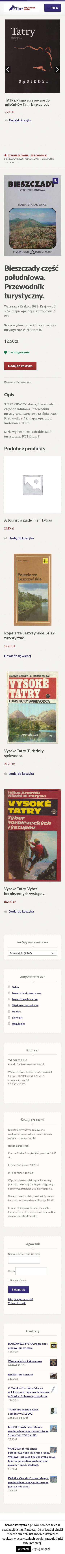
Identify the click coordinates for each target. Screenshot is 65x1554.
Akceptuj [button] (23, 1549)
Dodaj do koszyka (20, 120)
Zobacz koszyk (17, 1303)
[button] (55, 181)
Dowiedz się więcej (17, 656)
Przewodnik (39, 155)
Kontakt (17, 1017)
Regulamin (18, 1023)
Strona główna (18, 155)
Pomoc (16, 1011)
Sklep (15, 986)
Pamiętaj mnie (18, 1280)
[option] (32, 71)
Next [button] (57, 69)
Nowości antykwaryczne (26, 993)
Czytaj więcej (41, 1549)
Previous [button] (7, 69)
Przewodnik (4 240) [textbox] (31, 953)
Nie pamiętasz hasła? (20, 1299)
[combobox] (32, 953)
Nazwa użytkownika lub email (24, 1253)
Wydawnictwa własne (25, 1005)
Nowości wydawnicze (25, 999)
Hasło (11, 1270)
